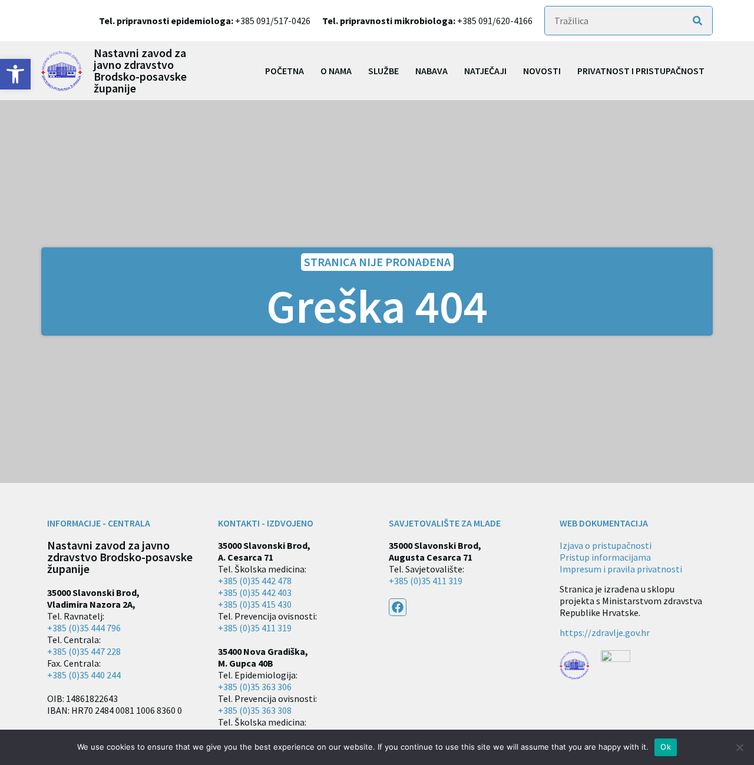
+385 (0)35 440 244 (84, 675)
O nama (336, 71)
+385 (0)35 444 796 (84, 628)
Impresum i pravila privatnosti (621, 569)
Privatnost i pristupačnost (641, 71)
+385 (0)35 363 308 (255, 710)
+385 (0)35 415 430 (255, 604)
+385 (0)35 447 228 (84, 651)
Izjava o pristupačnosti (606, 545)
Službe (383, 71)
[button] (15, 74)
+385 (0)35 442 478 (255, 581)
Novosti (542, 71)
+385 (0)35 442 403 (255, 592)
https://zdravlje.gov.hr (605, 632)
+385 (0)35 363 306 (255, 687)
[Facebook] (397, 607)
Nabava (431, 71)
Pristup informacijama (605, 557)
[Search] (697, 20)
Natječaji (485, 71)
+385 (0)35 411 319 (255, 628)
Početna (284, 71)
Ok (665, 746)
